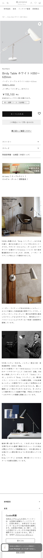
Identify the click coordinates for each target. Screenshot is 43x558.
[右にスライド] (40, 42)
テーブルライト (18, 176)
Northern (6, 68)
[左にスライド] (2, 42)
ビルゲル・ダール (9, 179)
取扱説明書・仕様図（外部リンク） (16, 154)
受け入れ (20, 540)
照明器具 (7, 9)
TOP (3, 17)
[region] (21, 103)
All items (5, 176)
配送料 (4, 98)
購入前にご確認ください (21, 130)
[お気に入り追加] (39, 113)
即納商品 (35, 9)
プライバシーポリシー (24, 534)
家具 (14, 9)
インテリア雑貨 (24, 9)
